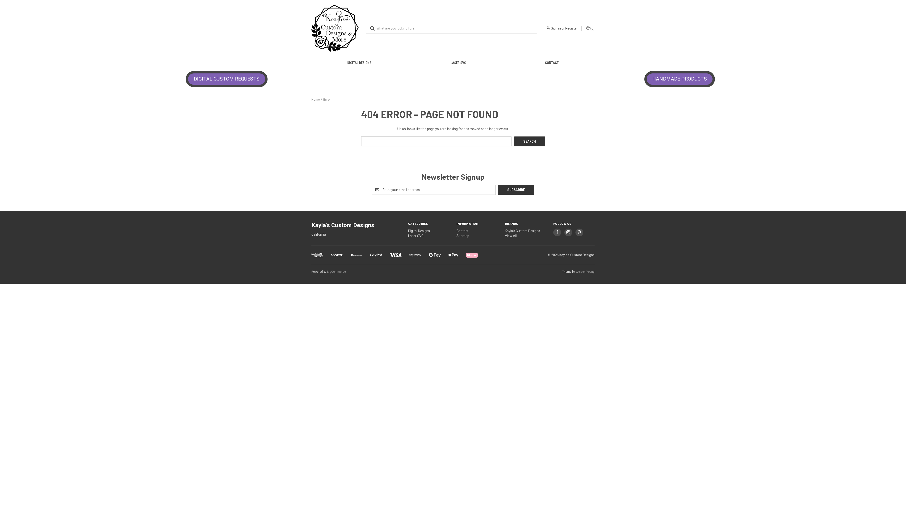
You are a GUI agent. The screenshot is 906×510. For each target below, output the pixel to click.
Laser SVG (458, 63)
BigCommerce (336, 271)
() (592, 28)
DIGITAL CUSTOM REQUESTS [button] (227, 79)
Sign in (556, 28)
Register (571, 28)
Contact (552, 63)
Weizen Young (585, 271)
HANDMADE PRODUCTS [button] (679, 79)
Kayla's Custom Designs (522, 231)
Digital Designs (359, 63)
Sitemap (463, 236)
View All (511, 236)
